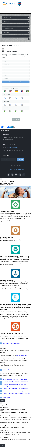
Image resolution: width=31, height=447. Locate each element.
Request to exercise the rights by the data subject (15, 379)
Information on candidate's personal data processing (15, 381)
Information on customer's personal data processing (15, 388)
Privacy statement (12, 169)
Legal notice (21, 169)
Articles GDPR (6, 369)
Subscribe (20, 159)
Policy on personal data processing (11, 343)
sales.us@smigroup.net (12, 147)
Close (2, 400)
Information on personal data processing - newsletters (16, 391)
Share (4, 127)
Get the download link (15, 82)
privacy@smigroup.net (21, 355)
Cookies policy (6, 397)
